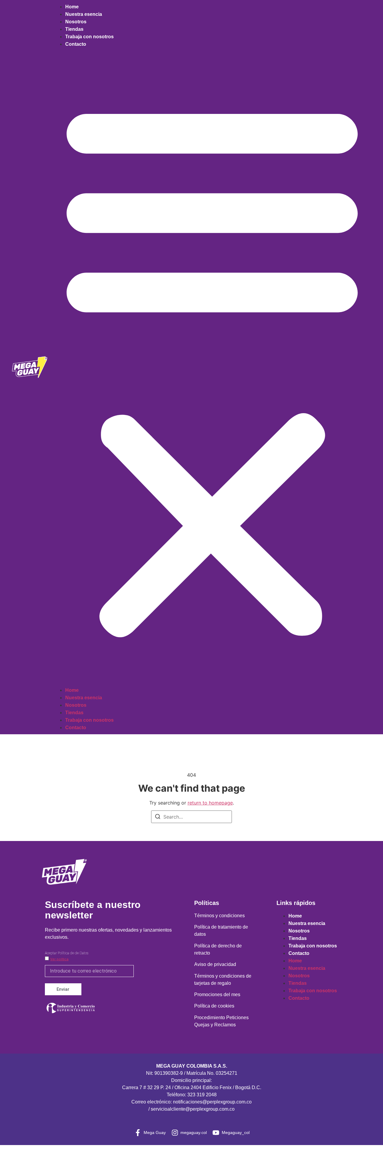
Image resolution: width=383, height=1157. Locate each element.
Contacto (75, 44)
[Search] (157, 817)
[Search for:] (191, 816)
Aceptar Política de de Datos (66, 953)
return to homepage (210, 803)
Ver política (59, 959)
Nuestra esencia (83, 14)
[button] (212, 367)
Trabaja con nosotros (89, 36)
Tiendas (74, 29)
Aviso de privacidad (215, 964)
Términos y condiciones (219, 915)
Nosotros (75, 21)
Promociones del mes (217, 994)
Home (72, 6)
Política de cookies (214, 1005)
